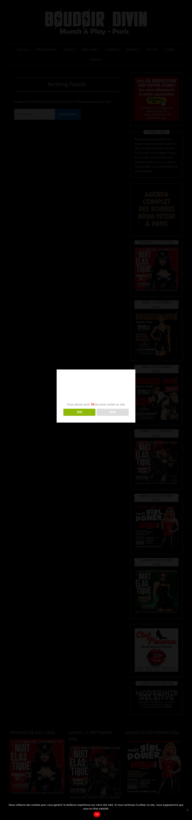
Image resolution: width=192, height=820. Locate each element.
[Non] (187, 810)
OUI (79, 412)
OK (97, 814)
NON (113, 412)
